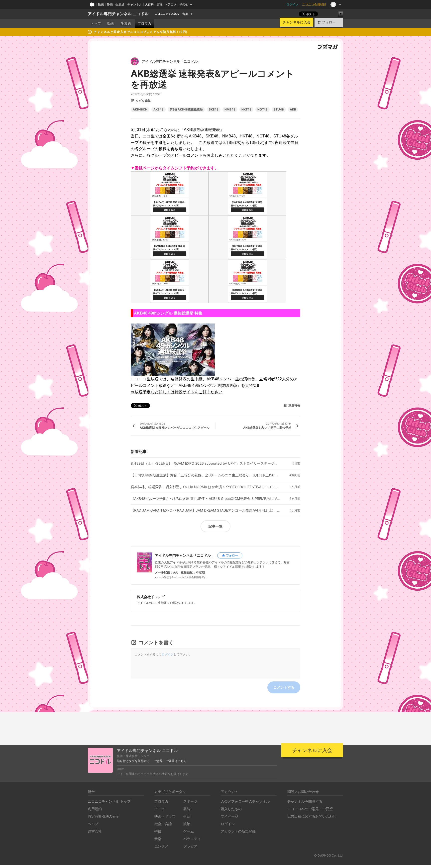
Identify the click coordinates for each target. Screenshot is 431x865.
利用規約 (95, 809)
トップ (96, 23)
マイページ (229, 816)
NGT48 (262, 109)
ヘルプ (93, 824)
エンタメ (161, 846)
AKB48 (158, 109)
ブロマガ (144, 23)
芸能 (186, 809)
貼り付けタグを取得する (133, 760)
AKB (293, 109)
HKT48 (246, 109)
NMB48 (229, 109)
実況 (160, 4)
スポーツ (190, 801)
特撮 (157, 831)
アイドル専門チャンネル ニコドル (118, 14)
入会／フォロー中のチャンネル (245, 801)
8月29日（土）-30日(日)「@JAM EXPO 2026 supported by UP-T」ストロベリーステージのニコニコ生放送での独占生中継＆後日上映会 (205, 463)
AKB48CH (140, 109)
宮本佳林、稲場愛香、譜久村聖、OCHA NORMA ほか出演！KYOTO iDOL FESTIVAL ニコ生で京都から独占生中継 (205, 487)
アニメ (159, 809)
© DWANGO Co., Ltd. (328, 855)
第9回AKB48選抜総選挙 (186, 109)
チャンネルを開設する (304, 801)
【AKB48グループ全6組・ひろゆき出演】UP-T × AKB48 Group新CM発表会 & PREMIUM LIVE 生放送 (205, 498)
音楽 (185, 14)
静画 (110, 4)
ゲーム (188, 831)
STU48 (279, 109)
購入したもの (231, 809)
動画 (101, 4)
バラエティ (192, 839)
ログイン (292, 4)
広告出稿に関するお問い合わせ (311, 816)
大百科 (149, 4)
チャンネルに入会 (297, 22)
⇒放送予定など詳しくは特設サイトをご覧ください (176, 392)
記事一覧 (215, 526)
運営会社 (95, 831)
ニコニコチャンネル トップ (109, 801)
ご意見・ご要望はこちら (170, 760)
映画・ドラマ (164, 816)
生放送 (119, 4)
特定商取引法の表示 (103, 816)
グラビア (190, 846)
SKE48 (213, 109)
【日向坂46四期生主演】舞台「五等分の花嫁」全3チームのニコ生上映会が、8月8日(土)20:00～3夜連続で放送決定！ (205, 475)
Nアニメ (171, 4)
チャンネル (134, 4)
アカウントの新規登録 (238, 831)
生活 (186, 816)
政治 (186, 824)
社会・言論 (163, 824)
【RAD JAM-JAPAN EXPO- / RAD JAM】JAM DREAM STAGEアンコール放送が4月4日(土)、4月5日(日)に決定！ (205, 510)
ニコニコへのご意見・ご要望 (310, 809)
